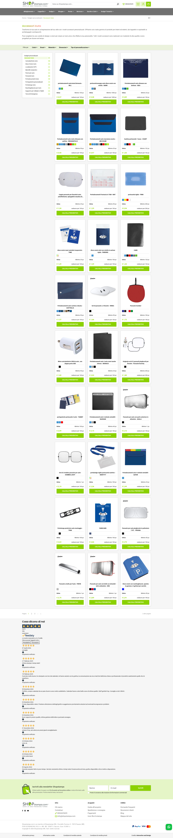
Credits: (141, 835)
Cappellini (41, 11)
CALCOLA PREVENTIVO (70, 102)
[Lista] (150, 18)
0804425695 (129, 4)
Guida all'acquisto (94, 807)
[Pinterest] (25, 811)
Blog (122, 813)
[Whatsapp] (169, 827)
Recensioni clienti (127, 810)
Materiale (51, 47)
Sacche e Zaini (92, 11)
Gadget (51, 11)
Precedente (26, 642)
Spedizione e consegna (96, 810)
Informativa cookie (49, 835)
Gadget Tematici (106, 11)
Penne (70, 11)
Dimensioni (63, 47)
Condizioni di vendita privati (98, 835)
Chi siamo (58, 807)
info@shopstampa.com (66, 816)
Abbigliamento (28, 11)
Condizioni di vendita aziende (72, 835)
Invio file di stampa (95, 816)
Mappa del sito (126, 816)
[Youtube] (28, 811)
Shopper (61, 11)
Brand (42, 47)
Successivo (35, 642)
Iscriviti (140, 788)
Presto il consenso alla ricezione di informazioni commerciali (108, 792)
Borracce (80, 11)
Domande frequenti (128, 807)
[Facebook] (22, 811)
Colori (34, 47)
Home (24, 18)
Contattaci (59, 810)
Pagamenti (92, 813)
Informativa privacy (28, 835)
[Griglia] (149, 18)
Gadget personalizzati (35, 18)
